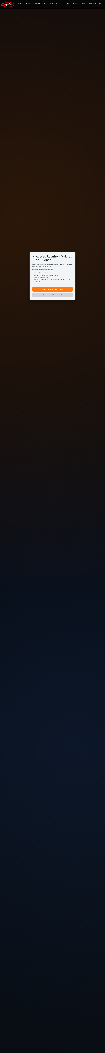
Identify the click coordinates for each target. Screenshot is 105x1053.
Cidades (27, 4)
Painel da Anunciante (88, 4)
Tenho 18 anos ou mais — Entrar (52, 289)
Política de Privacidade (41, 277)
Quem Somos (54, 4)
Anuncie (66, 4)
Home (19, 4)
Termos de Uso (51, 275)
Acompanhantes (40, 4)
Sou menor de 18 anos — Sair (52, 295)
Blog (75, 4)
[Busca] (100, 3)
